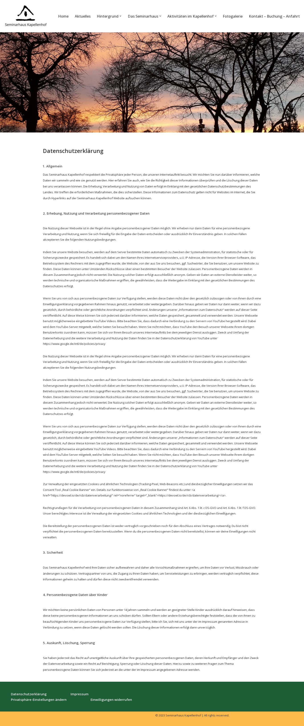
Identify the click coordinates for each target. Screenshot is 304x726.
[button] (120, 16)
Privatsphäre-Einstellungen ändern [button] (39, 699)
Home (63, 16)
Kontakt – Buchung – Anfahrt (274, 16)
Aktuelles (83, 16)
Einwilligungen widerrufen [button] (111, 699)
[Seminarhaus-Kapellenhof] (25, 16)
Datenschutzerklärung (29, 694)
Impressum (80, 694)
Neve (7, 718)
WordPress (49, 718)
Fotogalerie (233, 16)
